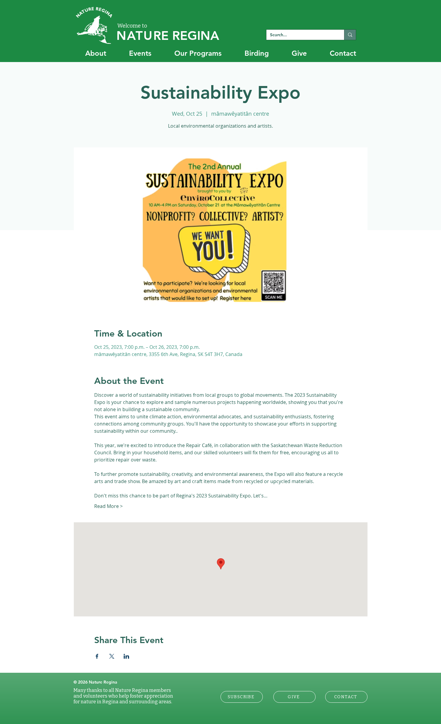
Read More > (108, 506)
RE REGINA (167, 35)
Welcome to (132, 25)
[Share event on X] (112, 656)
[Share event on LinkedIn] (126, 656)
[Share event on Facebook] (97, 656)
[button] (241, 697)
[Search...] (350, 35)
